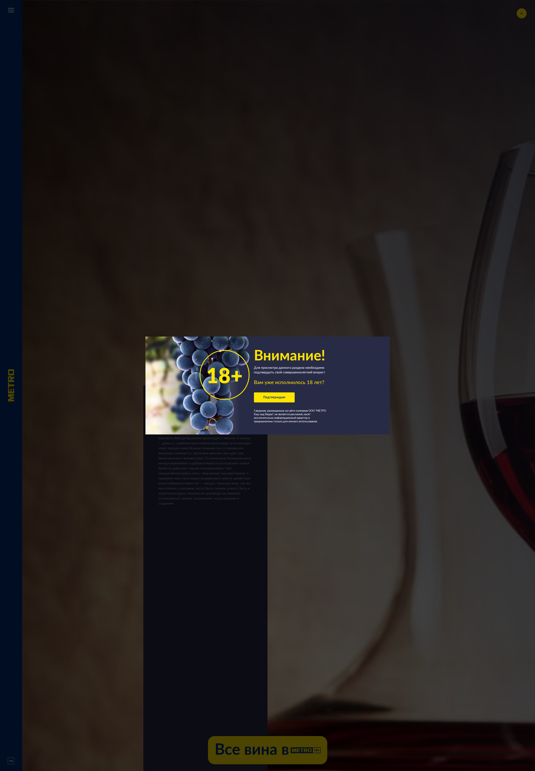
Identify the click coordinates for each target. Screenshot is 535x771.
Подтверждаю (274, 397)
